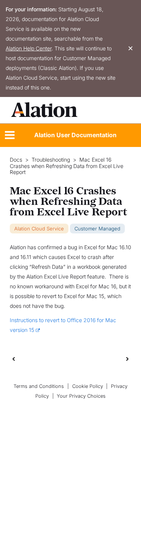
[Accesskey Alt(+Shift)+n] (127, 358)
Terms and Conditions (39, 386)
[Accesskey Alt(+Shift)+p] (127, 358)
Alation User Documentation (75, 135)
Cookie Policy (87, 386)
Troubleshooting (51, 160)
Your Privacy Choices (81, 396)
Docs (16, 160)
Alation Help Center (29, 48)
